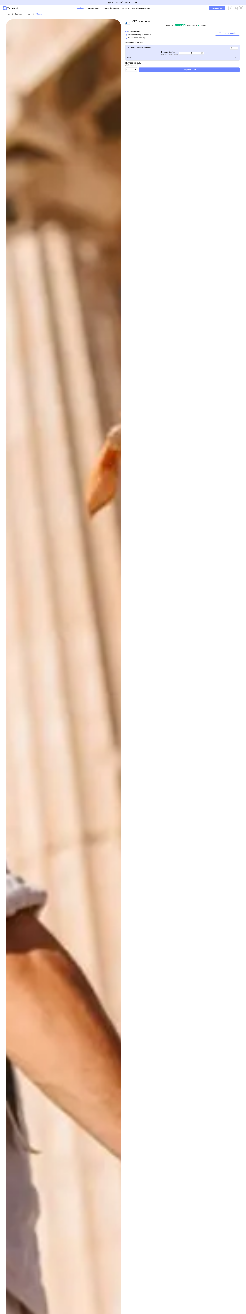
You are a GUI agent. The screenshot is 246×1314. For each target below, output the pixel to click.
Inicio (8, 14)
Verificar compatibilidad (229, 33)
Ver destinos (217, 8)
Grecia (29, 14)
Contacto (125, 8)
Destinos (80, 8)
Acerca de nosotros (111, 8)
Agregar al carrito (189, 69)
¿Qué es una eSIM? (94, 8)
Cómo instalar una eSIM (141, 8)
